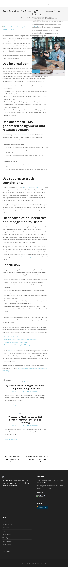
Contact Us (5, 548)
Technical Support (7, 541)
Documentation (6, 544)
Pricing (48, 26)
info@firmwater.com (43, 480)
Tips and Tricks (16, 391)
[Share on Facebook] (3, 450)
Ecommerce (5, 528)
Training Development (31, 391)
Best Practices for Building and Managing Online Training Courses (37, 459)
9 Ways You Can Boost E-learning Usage (15, 337)
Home (4, 521)
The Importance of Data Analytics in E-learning (17, 345)
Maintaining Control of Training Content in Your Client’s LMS (11, 459)
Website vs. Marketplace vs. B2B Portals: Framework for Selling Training (25, 419)
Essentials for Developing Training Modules (16, 342)
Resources (48, 33)
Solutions (48, 18)
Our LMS (48, 11)
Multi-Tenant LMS (7, 524)
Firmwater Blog (6, 534)
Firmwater (10, 351)
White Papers (6, 538)
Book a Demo (48, 56)
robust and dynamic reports (31, 187)
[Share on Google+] (9, 450)
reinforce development (27, 257)
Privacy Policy (6, 551)
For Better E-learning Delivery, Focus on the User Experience (20, 339)
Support (48, 48)
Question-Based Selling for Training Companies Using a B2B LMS (25, 387)
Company (48, 41)
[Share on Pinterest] (15, 450)
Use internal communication (25, 63)
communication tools (23, 135)
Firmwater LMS (31, 563)
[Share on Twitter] (6, 450)
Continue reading (11, 405)
